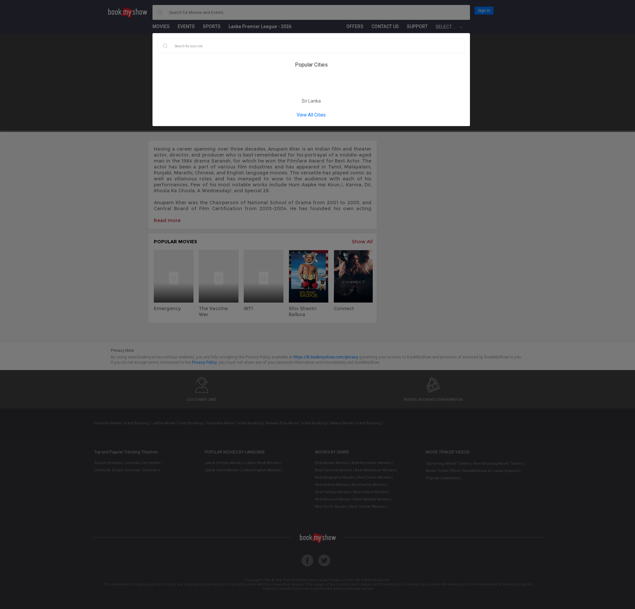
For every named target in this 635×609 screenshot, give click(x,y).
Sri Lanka (311, 101)
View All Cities (311, 114)
